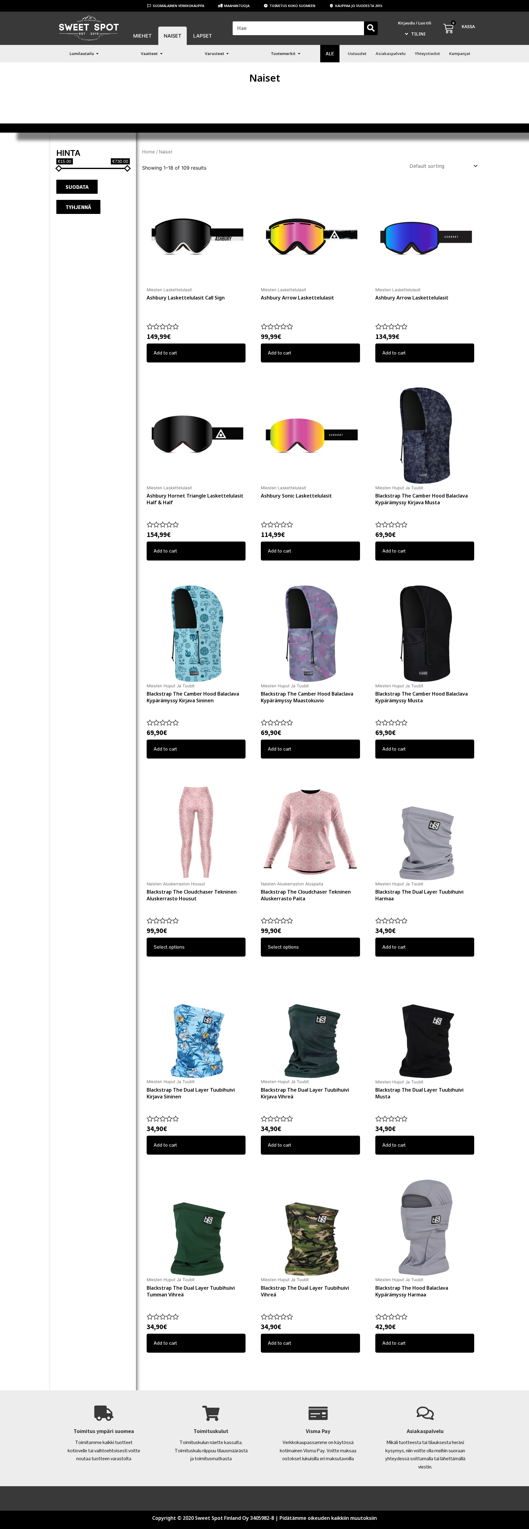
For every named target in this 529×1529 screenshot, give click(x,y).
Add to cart (165, 353)
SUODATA (77, 186)
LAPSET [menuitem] (202, 36)
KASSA (468, 26)
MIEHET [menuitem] (142, 36)
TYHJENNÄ (78, 207)
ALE (330, 54)
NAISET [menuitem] (172, 36)
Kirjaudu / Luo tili (414, 23)
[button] (97, 54)
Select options (169, 947)
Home (148, 152)
